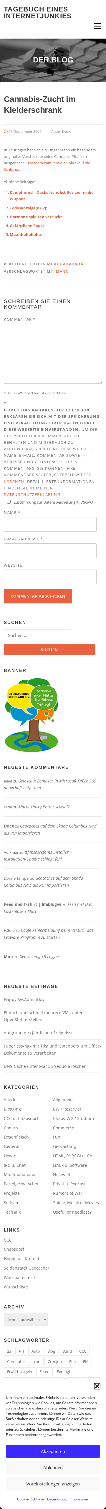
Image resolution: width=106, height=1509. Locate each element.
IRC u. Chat (15, 1165)
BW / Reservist (67, 1109)
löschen (14, 481)
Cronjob (55, 1361)
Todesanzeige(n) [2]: (28, 208)
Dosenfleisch (16, 1137)
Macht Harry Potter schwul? (43, 807)
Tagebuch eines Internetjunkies (38, 12)
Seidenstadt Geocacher (26, 1268)
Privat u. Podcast (69, 1184)
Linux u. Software (70, 1165)
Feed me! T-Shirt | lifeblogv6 (33, 904)
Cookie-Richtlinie (30, 1499)
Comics (11, 1128)
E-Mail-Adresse (23, 539)
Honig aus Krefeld (21, 1258)
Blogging (12, 1109)
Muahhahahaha (25, 234)
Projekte (12, 1193)
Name (12, 512)
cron (36, 1361)
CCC (8, 1240)
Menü (97, 26)
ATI (21, 1351)
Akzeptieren (53, 1451)
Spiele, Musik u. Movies (76, 1202)
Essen (44, 1371)
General (11, 1146)
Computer (16, 1361)
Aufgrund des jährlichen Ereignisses (40, 1032)
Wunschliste (16, 1287)
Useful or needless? (72, 1212)
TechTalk (12, 1212)
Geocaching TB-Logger (39, 956)
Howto (10, 1156)
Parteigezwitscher (21, 1184)
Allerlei (11, 1099)
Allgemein (63, 1099)
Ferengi (63, 1371)
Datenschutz (57, 1499)
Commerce (63, 1128)
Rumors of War (67, 1193)
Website (13, 565)
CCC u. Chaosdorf (21, 1118)
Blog (51, 1351)
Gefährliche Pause (27, 225)
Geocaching (64, 1146)
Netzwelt (61, 1174)
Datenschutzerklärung (32, 494)
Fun (56, 1137)
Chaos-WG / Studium (73, 1118)
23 (9, 1351)
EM (86, 1361)
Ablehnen (53, 1467)
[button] (97, 1386)
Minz (9, 956)
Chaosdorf (14, 1249)
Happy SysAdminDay (24, 999)
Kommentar (20, 319)
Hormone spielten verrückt (36, 216)
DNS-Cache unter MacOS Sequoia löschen (45, 1066)
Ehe (72, 1361)
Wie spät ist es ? (19, 1277)
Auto (36, 1351)
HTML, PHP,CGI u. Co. (73, 1156)
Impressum (80, 1499)
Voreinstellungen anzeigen (53, 1484)
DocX (66, 131)
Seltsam (11, 1202)
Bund (67, 1351)
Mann (62, 271)
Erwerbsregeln (19, 1371)
